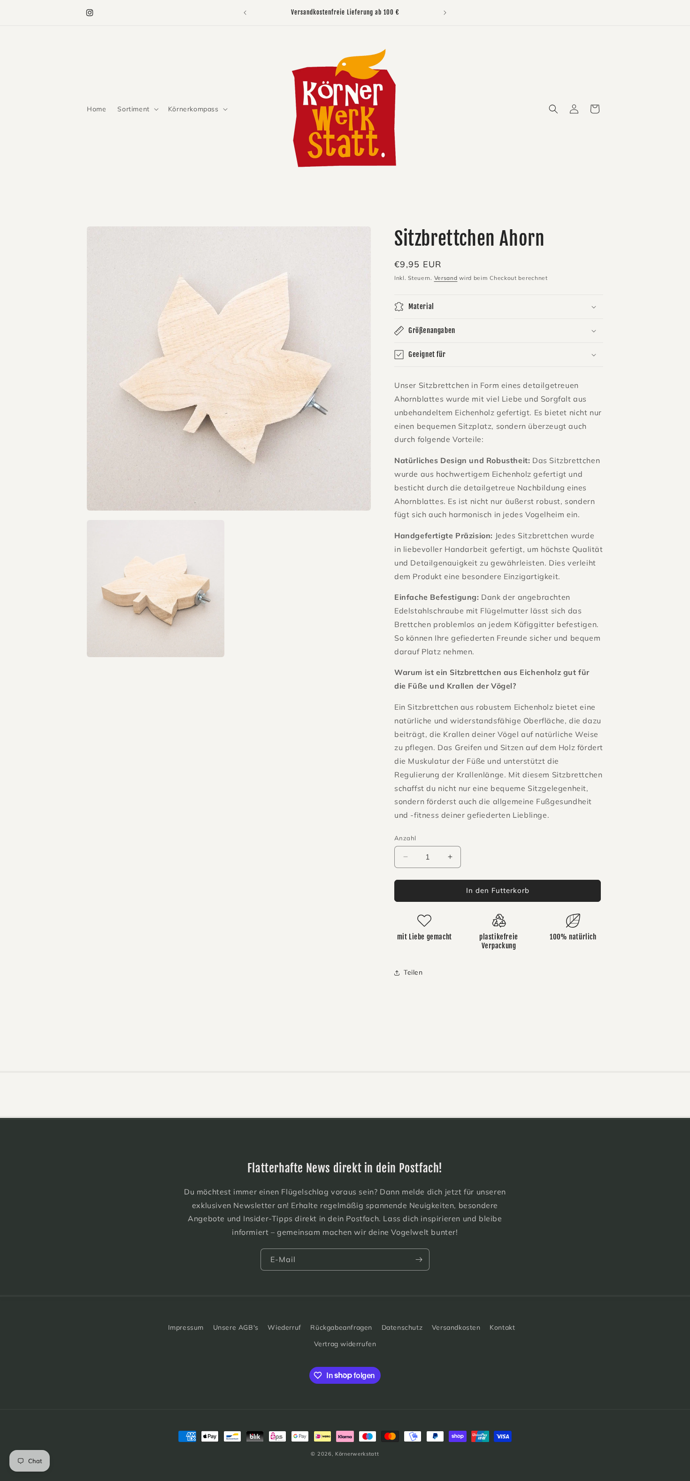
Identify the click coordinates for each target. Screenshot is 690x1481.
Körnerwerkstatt (357, 1453)
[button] (137, 109)
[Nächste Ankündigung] (445, 13)
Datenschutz (402, 1327)
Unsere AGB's (236, 1327)
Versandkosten (456, 1327)
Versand (446, 277)
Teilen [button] (413, 972)
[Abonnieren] (418, 1259)
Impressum (186, 1327)
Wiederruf (284, 1327)
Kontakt (502, 1327)
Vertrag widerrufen (345, 1344)
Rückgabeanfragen (341, 1327)
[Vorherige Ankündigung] (245, 13)
